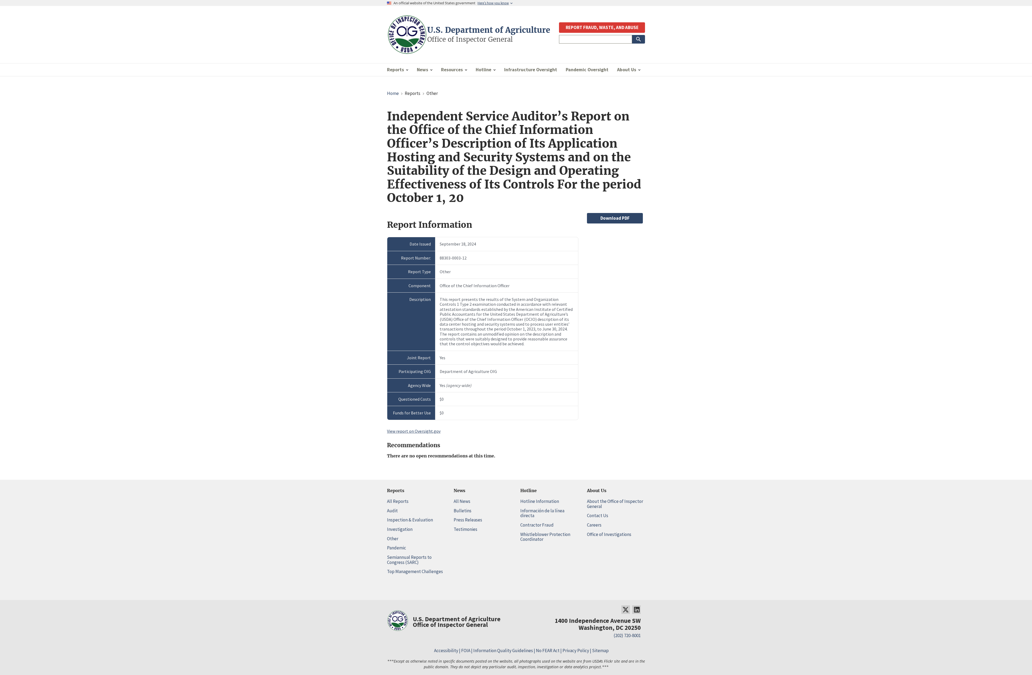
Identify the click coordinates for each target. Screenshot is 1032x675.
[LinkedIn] (636, 609)
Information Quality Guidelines (503, 650)
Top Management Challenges (415, 571)
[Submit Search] (638, 39)
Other (392, 539)
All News (462, 501)
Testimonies (465, 529)
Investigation (400, 529)
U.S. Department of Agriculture (488, 30)
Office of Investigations (609, 534)
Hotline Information (539, 501)
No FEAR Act (548, 650)
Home (393, 93)
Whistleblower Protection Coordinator (545, 536)
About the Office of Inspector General (615, 503)
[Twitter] (625, 609)
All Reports (397, 501)
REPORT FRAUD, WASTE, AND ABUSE (602, 27)
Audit (392, 511)
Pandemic (396, 548)
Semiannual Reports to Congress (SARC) (409, 559)
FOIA (465, 650)
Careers (594, 525)
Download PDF (615, 218)
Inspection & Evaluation (410, 520)
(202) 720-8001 (627, 635)
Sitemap (600, 650)
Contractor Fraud (537, 525)
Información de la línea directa (542, 513)
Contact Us (597, 515)
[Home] (407, 51)
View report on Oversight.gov (413, 431)
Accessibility (446, 650)
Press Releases (468, 520)
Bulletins (462, 511)
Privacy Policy (575, 650)
